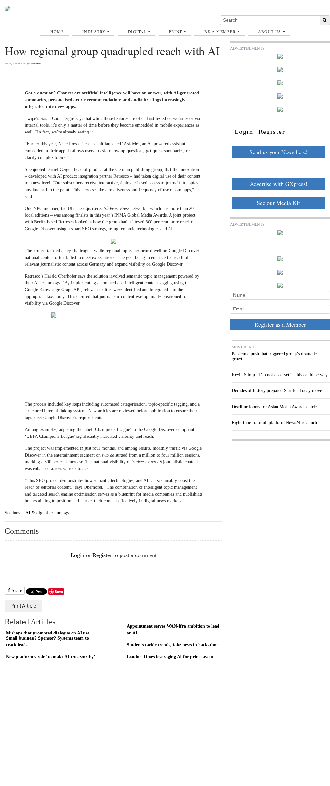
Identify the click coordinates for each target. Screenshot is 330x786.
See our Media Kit (278, 203)
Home (57, 31)
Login (77, 555)
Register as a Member (280, 324)
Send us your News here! (278, 152)
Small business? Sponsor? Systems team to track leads (47, 641)
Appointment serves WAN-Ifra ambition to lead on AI (173, 630)
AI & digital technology (47, 512)
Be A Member (220, 31)
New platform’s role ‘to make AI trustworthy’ (50, 656)
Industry (94, 31)
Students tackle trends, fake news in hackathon (173, 644)
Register (102, 555)
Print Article (23, 606)
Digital (137, 31)
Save (59, 591)
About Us (269, 31)
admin (37, 63)
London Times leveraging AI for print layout (170, 656)
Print (175, 31)
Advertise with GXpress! (278, 184)
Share (16, 590)
